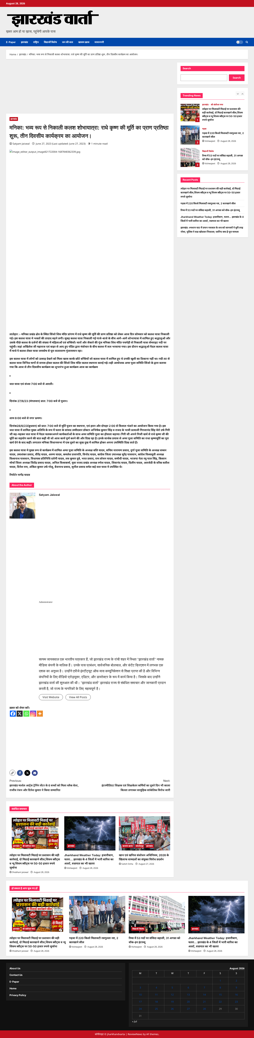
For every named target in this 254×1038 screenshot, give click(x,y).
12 (172, 994)
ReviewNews (135, 1034)
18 (156, 1001)
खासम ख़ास (83, 42)
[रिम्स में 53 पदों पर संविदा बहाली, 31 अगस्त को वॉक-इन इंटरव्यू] (157, 914)
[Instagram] (33, 714)
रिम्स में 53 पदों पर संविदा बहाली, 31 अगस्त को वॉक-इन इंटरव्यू (190, 135)
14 (204, 994)
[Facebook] (13, 714)
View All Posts (78, 697)
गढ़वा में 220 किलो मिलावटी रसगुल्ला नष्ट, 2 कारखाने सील (190, 112)
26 (172, 1008)
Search (187, 68)
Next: (136, 785)
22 (220, 1001)
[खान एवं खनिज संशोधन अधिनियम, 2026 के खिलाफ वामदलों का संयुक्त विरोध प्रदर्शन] (144, 833)
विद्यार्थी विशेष (50, 42)
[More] (40, 714)
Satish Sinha (127, 863)
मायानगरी (99, 42)
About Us (15, 968)
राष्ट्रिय (36, 42)
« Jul (134, 1021)
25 (156, 1008)
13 (188, 994)
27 (188, 1008)
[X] (20, 714)
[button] (247, 42)
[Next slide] (242, 93)
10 (140, 994)
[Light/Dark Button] (239, 42)
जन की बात (67, 42)
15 (220, 994)
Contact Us (16, 974)
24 (140, 1008)
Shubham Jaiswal (20, 872)
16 (236, 994)
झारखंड (24, 42)
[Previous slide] (238, 93)
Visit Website (51, 697)
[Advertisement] (90, 88)
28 (204, 1008)
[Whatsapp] (26, 714)
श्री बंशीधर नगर (28, 845)
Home (13, 988)
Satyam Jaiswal (21, 143)
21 (204, 1001)
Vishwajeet (72, 868)
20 (188, 1001)
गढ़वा (204, 106)
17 (140, 1001)
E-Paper (11, 42)
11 (156, 994)
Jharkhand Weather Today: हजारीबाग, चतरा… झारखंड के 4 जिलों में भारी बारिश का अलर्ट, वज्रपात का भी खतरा (89, 859)
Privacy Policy (18, 995)
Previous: (44, 785)
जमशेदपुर (139, 845)
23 (236, 1001)
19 (172, 1001)
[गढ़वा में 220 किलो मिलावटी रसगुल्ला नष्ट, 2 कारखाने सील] (97, 914)
